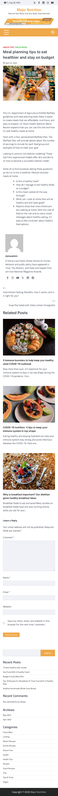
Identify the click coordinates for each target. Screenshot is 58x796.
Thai (5, 772)
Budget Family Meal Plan (13, 676)
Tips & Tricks (21, 47)
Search (47, 653)
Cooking (6, 736)
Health (6, 754)
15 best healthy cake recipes (15, 667)
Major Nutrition (29, 10)
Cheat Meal (7, 732)
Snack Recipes (9, 768)
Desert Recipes (9, 741)
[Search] (53, 32)
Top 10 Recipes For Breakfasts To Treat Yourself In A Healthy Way (28, 682)
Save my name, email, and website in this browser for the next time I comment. (29, 622)
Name (7, 577)
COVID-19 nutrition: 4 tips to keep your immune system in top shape (25, 429)
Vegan (5, 781)
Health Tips (8, 47)
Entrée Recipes (9, 745)
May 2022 (7, 715)
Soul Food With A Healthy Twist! (16, 671)
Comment (8, 537)
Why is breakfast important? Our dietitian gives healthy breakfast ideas (26, 496)
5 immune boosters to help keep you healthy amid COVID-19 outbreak (28, 362)
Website (7, 606)
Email (6, 592)
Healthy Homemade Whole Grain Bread (19, 688)
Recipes (6, 763)
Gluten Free (8, 750)
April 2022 (7, 719)
